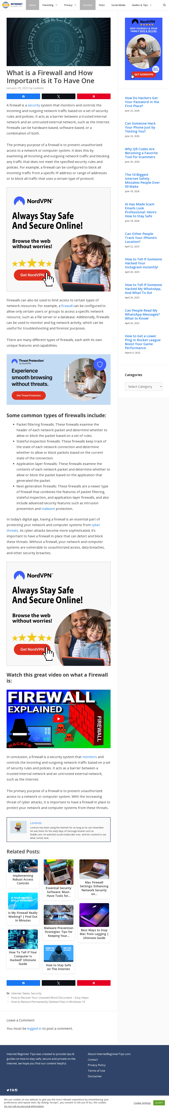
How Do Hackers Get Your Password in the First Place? (142, 102)
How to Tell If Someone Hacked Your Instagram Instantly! (143, 263)
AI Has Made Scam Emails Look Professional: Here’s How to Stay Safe (141, 210)
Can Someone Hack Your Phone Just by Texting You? (140, 127)
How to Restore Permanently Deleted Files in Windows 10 (48, 1002)
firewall (67, 306)
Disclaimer (95, 1076)
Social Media (118, 5)
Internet (16, 993)
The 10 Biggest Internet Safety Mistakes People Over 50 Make (142, 180)
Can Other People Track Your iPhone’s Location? (141, 237)
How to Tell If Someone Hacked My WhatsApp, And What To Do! (143, 289)
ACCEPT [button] (159, 1102)
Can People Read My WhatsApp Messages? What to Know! (142, 314)
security (34, 105)
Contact (93, 1059)
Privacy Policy (97, 1065)
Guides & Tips (140, 5)
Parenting (47, 5)
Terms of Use (96, 1070)
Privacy (68, 5)
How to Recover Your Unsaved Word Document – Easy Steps (50, 997)
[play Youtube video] (59, 719)
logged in (34, 1028)
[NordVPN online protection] (59, 239)
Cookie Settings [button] (142, 1102)
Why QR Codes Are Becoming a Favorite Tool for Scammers (141, 153)
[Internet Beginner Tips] (13, 5)
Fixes (102, 5)
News (32, 5)
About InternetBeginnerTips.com (109, 1054)
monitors (89, 757)
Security (87, 5)
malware (48, 508)
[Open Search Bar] (164, 5)
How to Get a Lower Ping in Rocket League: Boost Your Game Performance (143, 342)
